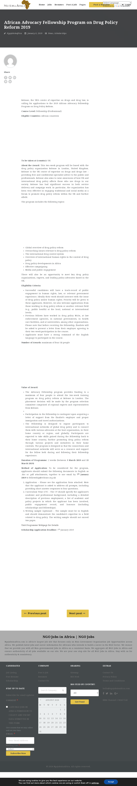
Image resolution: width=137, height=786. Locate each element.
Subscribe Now (18, 753)
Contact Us (43, 681)
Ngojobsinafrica (14, 33)
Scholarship (12, 681)
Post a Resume (102, 4)
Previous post (37, 613)
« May (41, 700)
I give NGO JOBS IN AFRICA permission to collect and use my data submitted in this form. (20, 715)
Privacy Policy (110, 677)
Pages (82, 5)
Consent (11, 700)
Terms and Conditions (114, 681)
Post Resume (12, 677)
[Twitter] (107, 693)
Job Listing (11, 673)
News (50, 33)
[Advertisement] (55, 77)
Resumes (59, 5)
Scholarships (60, 33)
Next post (75, 613)
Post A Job (71, 5)
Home (42, 5)
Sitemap (75, 673)
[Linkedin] (111, 693)
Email (10, 734)
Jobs (50, 5)
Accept (111, 782)
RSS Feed (75, 677)
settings (95, 783)
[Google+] (116, 693)
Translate (125, 6)
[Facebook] (104, 693)
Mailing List (12, 745)
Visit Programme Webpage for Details (40, 525)
